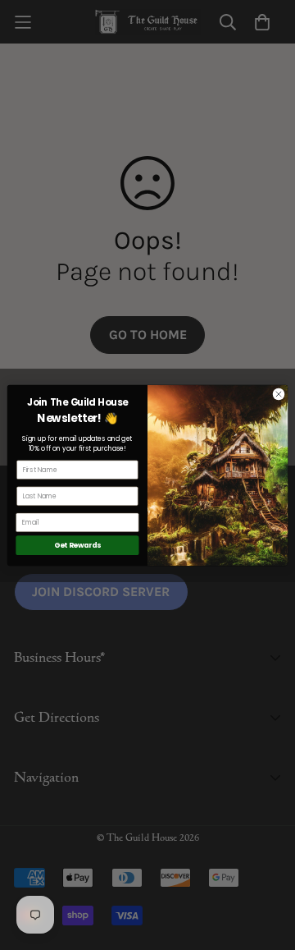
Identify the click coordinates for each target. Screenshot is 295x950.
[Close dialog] (278, 394)
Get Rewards (78, 545)
